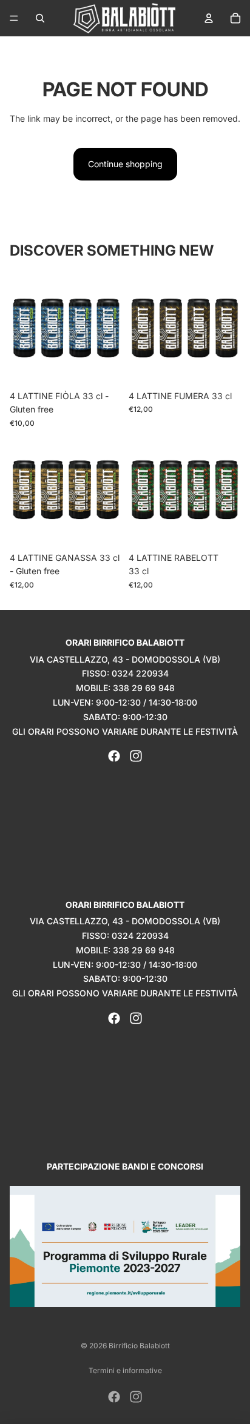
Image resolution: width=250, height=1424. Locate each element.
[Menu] (14, 18)
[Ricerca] (40, 18)
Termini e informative (125, 1370)
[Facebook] (114, 756)
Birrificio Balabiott (139, 1345)
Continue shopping (125, 164)
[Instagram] (136, 756)
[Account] (208, 18)
